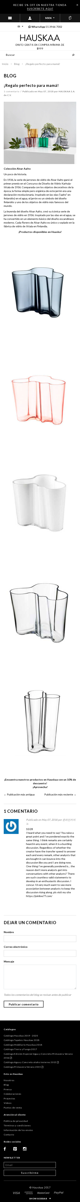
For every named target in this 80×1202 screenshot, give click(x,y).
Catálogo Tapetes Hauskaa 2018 (21, 1040)
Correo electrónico (16, 946)
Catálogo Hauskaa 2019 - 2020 (21, 1035)
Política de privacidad (16, 1121)
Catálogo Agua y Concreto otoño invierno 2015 (31, 1062)
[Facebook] (7, 1150)
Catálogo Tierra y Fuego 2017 (20, 1049)
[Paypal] (59, 1192)
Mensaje (9, 961)
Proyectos (9, 1098)
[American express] (28, 1192)
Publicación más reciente (58, 794)
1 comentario (12, 91)
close (77, 5)
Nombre (9, 932)
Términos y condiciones (17, 1125)
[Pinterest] (16, 1150)
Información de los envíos (18, 1130)
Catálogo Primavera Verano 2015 (24, 1066)
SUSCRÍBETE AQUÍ (40, 8)
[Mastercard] (43, 1192)
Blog (17, 63)
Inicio (5, 63)
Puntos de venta (13, 1107)
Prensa (8, 1089)
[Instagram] (26, 1150)
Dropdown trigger (30, 18)
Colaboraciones (12, 1093)
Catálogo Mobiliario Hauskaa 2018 (23, 1044)
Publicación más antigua (21, 794)
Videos (8, 1103)
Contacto (9, 1134)
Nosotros (9, 1080)
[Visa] (16, 1192)
